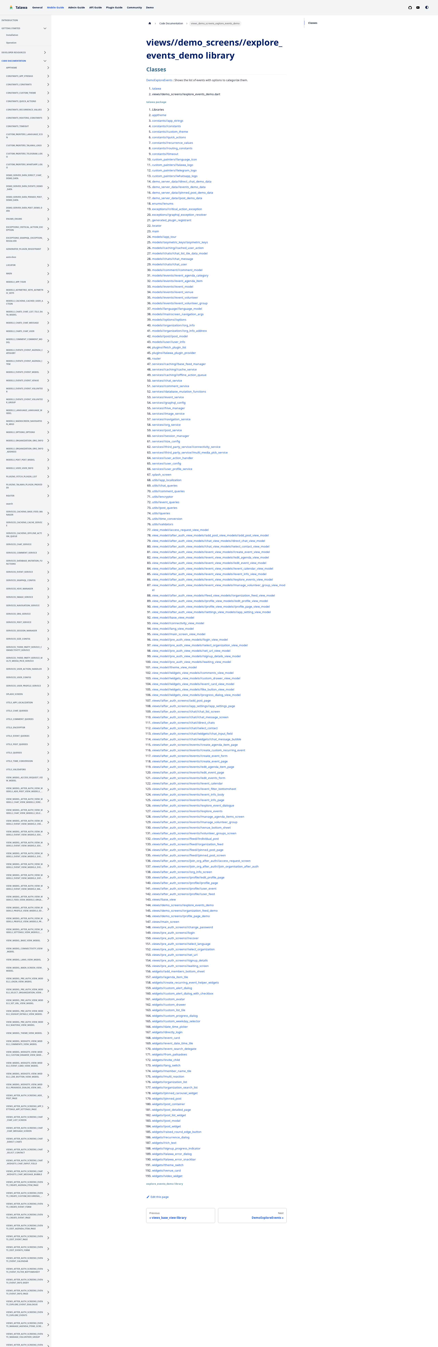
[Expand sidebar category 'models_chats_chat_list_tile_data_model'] (49, 312)
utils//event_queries (165, 502)
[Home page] (149, 23)
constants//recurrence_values (172, 143)
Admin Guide (76, 7)
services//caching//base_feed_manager (179, 364)
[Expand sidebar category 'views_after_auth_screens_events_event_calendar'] (49, 1259)
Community (134, 7)
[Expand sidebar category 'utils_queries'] (49, 752)
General (37, 7)
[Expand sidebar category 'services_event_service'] (49, 571)
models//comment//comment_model (177, 270)
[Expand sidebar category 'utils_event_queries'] (49, 735)
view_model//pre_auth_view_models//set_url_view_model (191, 651)
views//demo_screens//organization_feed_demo (185, 910)
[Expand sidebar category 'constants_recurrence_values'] (49, 109)
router (156, 358)
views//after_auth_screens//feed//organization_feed (187, 844)
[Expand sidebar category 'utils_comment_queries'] (49, 718)
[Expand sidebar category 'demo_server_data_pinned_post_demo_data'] (49, 198)
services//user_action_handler (172, 458)
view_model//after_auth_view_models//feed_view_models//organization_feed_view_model (213, 595)
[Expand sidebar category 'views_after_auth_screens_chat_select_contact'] (49, 1150)
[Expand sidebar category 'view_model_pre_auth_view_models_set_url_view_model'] (49, 1001)
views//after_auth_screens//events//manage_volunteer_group (194, 822)
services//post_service (167, 430)
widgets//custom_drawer (169, 1004)
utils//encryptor (162, 497)
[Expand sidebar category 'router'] (49, 495)
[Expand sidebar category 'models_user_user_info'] (49, 467)
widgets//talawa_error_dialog (172, 1154)
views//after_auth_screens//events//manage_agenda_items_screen (198, 817)
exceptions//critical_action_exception (177, 209)
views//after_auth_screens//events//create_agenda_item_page (195, 745)
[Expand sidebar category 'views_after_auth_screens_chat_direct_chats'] (49, 1139)
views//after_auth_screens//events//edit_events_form (188, 778)
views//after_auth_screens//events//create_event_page (190, 761)
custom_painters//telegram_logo (174, 170)
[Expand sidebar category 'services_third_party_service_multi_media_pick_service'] (49, 659)
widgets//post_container (168, 1104)
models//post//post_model (170, 336)
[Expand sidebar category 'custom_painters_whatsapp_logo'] (49, 165)
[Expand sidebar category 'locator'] (49, 264)
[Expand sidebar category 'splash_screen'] (49, 693)
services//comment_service (170, 386)
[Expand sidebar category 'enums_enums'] (49, 218)
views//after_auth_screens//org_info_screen (182, 872)
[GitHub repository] (411, 7)
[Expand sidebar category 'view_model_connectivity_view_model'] (49, 949)
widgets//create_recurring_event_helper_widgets (185, 982)
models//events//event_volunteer (175, 297)
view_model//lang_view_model (173, 629)
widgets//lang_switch (166, 1065)
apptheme (159, 115)
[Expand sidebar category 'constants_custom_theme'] (49, 92)
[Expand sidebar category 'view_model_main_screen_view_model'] (49, 968)
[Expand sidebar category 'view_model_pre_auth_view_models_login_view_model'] (49, 979)
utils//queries (161, 513)
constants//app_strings (167, 121)
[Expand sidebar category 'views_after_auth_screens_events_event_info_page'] (49, 1291)
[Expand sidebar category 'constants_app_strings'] (49, 75)
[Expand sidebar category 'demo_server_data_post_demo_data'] (49, 208)
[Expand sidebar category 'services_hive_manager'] (49, 588)
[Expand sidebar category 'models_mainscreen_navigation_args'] (49, 422)
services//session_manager (170, 436)
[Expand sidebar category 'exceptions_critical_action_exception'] (49, 228)
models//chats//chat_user (169, 264)
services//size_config (166, 441)
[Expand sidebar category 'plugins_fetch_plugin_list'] (49, 476)
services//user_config (166, 463)
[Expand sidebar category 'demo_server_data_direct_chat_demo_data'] (49, 176)
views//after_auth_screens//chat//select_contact (185, 728)
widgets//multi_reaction (168, 1076)
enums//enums (162, 203)
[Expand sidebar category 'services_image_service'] (49, 596)
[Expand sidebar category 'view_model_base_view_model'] (49, 939)
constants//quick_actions (169, 137)
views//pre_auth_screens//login (173, 933)
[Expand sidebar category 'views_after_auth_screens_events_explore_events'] (49, 1313)
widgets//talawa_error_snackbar (174, 1159)
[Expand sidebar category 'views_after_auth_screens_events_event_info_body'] (49, 1280)
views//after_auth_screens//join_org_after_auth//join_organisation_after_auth (205, 866)
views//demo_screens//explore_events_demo (183, 905)
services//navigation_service (171, 419)
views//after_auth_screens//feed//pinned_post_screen (189, 855)
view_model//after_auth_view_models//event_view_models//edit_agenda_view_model (210, 557)
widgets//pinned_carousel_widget (175, 1093)
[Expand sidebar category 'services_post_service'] (49, 621)
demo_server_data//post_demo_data (177, 198)
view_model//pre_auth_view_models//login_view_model (190, 639)
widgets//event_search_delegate (174, 1049)
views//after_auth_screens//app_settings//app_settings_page (193, 706)
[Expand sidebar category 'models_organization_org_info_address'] (49, 449)
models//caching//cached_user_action (178, 248)
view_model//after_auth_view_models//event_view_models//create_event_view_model (211, 552)
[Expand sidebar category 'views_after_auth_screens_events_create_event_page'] (49, 1215)
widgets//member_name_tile (171, 1071)
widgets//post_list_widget (169, 1115)
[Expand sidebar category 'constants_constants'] (49, 84)
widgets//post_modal (166, 1121)
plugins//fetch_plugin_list (169, 347)
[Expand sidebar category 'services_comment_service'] (49, 552)
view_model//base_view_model (173, 617)
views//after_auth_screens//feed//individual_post (185, 839)
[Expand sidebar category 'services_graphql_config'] (49, 579)
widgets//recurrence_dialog (170, 1137)
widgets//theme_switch (168, 1165)
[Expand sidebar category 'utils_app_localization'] (49, 702)
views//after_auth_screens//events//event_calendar (187, 783)
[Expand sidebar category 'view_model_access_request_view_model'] (49, 778)
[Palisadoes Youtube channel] (419, 7)
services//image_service (168, 414)
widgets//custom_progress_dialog (175, 1016)
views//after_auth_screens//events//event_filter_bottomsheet (194, 789)
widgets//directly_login (167, 1032)
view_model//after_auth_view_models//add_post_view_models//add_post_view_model (210, 535)
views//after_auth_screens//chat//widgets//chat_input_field (192, 733)
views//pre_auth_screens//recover (175, 938)
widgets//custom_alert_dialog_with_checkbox (182, 993)
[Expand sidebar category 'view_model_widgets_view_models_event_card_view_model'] (49, 1063)
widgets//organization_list (169, 1082)
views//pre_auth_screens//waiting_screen (180, 966)
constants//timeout (165, 154)
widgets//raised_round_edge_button (177, 1132)
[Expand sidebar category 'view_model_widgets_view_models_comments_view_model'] (49, 1042)
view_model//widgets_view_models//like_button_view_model (193, 689)
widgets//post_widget (166, 1126)
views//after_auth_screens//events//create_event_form (190, 756)
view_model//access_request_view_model (180, 530)
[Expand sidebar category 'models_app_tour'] (49, 281)
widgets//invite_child (166, 1060)
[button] (26, 28)
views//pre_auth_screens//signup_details (180, 960)
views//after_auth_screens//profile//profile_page (185, 883)
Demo (150, 7)
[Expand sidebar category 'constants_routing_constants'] (49, 117)
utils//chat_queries (164, 485)
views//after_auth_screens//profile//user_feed (183, 894)
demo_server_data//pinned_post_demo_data (182, 192)
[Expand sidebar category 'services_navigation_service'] (49, 605)
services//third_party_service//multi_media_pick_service (190, 452)
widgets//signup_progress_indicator (176, 1148)
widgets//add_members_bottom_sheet (178, 971)
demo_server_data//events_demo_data (179, 187)
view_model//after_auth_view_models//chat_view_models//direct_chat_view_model (208, 541)
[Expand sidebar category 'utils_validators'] (49, 768)
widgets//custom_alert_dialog (172, 988)
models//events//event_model (172, 286)
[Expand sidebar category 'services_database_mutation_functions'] (49, 561)
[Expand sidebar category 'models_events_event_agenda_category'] (49, 351)
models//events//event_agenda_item (177, 281)
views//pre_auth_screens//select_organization (183, 949)
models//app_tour (164, 237)
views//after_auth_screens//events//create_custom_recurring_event (198, 750)
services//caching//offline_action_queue (179, 375)
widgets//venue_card (166, 1170)
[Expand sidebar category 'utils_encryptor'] (49, 727)
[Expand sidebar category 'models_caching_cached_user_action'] (49, 301)
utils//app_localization (167, 480)
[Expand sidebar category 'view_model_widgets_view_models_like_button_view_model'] (49, 1074)
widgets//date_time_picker (170, 1027)
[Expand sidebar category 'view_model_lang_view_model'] (49, 959)
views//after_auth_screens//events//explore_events (187, 811)
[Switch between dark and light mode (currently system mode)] (427, 7)
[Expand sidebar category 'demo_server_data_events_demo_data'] (49, 187)
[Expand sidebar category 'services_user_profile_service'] (49, 685)
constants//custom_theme (170, 132)
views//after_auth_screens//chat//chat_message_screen (190, 717)
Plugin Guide (114, 7)
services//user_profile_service (172, 469)
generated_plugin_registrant (171, 220)
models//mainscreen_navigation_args (178, 314)
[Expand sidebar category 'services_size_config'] (49, 638)
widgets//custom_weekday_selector (176, 1021)
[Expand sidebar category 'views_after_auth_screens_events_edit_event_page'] (49, 1237)
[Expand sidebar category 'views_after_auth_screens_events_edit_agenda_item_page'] (49, 1226)
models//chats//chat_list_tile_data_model (180, 253)
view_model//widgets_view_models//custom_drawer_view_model (196, 678)
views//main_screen (165, 922)
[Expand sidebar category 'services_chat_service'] (49, 544)
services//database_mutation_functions (179, 391)
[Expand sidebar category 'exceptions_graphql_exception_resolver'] (49, 239)
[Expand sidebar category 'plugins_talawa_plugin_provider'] (49, 485)
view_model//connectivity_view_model (178, 623)
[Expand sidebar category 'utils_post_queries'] (49, 743)
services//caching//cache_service (174, 369)
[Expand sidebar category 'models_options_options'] (49, 431)
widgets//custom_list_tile (168, 1010)
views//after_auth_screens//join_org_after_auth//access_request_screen (201, 861)
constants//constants (166, 126)
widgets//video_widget (167, 1176)
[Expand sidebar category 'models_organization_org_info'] (49, 440)
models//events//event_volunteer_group (180, 303)
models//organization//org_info (173, 325)
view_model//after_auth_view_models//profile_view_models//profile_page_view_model (211, 606)
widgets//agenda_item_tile (170, 977)
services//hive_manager (168, 408)
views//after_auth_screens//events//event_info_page (188, 800)
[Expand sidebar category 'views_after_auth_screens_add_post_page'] (49, 1096)
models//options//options (169, 320)
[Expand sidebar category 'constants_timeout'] (49, 125)
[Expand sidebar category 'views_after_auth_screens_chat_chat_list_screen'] (49, 1118)
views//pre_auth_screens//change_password (182, 927)
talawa (156, 88)
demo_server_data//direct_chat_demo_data (181, 181)
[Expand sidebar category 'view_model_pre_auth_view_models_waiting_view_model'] (49, 1023)
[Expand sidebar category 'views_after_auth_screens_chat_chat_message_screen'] (49, 1128)
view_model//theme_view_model (174, 667)
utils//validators (162, 524)
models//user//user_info (168, 342)
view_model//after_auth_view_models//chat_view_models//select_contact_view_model (210, 546)
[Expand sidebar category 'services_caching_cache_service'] (49, 523)
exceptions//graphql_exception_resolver (179, 215)
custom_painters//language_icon (174, 159)
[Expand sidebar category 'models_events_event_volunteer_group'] (49, 400)
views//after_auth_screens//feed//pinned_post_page (187, 850)
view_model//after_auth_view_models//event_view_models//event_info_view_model (209, 574)
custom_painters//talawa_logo (172, 165)
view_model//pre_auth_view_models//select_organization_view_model (200, 645)
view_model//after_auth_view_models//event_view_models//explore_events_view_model (212, 579)
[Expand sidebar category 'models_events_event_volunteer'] (49, 389)
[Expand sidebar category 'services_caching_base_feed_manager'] (49, 512)
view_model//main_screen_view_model (178, 634)
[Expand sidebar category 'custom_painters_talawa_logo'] (49, 145)
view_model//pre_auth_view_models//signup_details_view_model (196, 656)
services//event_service (168, 397)
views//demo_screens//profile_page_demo (181, 916)
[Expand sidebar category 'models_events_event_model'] (49, 371)
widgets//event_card (166, 1038)
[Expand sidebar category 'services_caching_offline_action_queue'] (49, 534)
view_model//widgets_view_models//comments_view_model (193, 673)
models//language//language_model (177, 309)
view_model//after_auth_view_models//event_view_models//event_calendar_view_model (212, 568)
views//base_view (164, 899)
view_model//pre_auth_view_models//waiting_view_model (191, 662)
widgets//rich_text (164, 1143)
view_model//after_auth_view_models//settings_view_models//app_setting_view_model (211, 612)
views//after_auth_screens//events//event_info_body (188, 794)
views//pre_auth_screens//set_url (174, 955)
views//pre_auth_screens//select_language (181, 944)
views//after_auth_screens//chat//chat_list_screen (186, 711)
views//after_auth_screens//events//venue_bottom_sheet (191, 827)
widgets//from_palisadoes (169, 1054)
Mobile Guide (55, 7)
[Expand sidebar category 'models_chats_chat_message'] (49, 322)
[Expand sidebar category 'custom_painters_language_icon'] (49, 135)
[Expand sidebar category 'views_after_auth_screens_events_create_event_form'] (49, 1204)
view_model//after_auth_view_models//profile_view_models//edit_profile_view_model (210, 601)
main (155, 231)
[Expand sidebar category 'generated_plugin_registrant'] (49, 248)
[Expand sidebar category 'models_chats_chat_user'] (49, 330)
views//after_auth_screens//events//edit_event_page (188, 772)
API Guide (95, 7)
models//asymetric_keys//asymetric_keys (180, 242)
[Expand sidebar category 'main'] (49, 273)
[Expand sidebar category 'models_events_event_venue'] (49, 380)
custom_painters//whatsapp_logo (174, 176)
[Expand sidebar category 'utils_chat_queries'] (49, 710)
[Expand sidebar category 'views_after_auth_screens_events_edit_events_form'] (49, 1248)
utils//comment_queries (168, 491)
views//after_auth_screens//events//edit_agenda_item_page (193, 767)
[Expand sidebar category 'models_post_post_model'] (49, 459)
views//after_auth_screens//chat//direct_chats (183, 723)
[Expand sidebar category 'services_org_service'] (49, 613)
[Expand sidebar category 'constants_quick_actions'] (49, 100)
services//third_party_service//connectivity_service (186, 447)
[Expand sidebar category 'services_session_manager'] (49, 630)
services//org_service (166, 425)
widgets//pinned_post (166, 1098)
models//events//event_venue (172, 292)
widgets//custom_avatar (168, 999)
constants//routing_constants (172, 148)
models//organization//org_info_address (179, 331)
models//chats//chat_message (172, 259)
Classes (312, 22)
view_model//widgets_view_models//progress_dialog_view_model (196, 695)
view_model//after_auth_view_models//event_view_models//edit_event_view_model (209, 563)
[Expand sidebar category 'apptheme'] (49, 67)
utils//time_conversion (167, 519)
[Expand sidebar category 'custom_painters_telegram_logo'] (49, 154)
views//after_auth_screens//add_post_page (181, 700)
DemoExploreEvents (159, 80)
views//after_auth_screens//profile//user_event (184, 888)
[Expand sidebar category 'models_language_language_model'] (49, 411)
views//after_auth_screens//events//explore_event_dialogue (193, 805)
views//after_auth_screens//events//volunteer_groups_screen (194, 833)
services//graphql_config (168, 403)
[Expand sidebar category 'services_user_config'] (49, 677)
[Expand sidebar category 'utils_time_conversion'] (49, 760)
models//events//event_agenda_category (180, 275)
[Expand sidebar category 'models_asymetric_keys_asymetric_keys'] (49, 291)
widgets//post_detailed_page (171, 1110)
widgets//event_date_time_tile (172, 1043)
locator (157, 226)
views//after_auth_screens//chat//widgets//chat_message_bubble (196, 739)
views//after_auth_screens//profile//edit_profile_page (188, 877)
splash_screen (161, 474)
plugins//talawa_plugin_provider (174, 353)
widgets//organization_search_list (175, 1087)
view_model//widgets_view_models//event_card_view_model (193, 684)
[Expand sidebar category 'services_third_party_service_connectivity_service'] (49, 648)
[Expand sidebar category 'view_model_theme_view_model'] (49, 1032)
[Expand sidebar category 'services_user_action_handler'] (49, 668)
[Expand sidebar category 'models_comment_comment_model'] (49, 340)
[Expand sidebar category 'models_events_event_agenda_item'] (49, 362)
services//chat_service (167, 380)
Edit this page (160, 1197)
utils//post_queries (164, 508)
